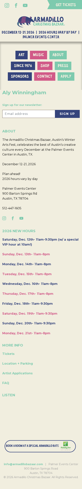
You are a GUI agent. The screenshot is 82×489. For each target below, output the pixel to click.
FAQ (5, 383)
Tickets (8, 354)
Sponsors (20, 76)
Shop (44, 66)
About (58, 55)
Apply (66, 76)
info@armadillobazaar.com (23, 464)
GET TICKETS (66, 5)
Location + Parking (17, 363)
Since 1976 (23, 66)
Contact (44, 76)
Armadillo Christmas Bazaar (41, 21)
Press (63, 66)
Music (38, 55)
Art (21, 55)
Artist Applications (17, 373)
